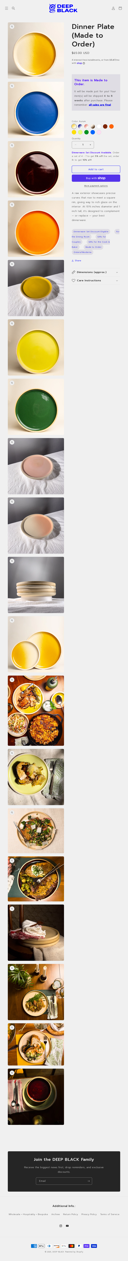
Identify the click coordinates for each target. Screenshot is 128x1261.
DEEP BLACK (58, 1252)
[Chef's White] (99, 126)
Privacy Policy (89, 1214)
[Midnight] (80, 126)
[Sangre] (105, 126)
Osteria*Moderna (82, 252)
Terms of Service (110, 1214)
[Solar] (111, 126)
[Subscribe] (88, 1181)
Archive (55, 1214)
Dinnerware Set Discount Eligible (91, 231)
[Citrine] (74, 132)
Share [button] (78, 260)
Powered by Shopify (74, 1252)
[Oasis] (80, 132)
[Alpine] (93, 126)
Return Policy (70, 1214)
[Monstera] (86, 132)
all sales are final (100, 105)
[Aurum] (74, 126)
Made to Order (93, 247)
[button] (6, 8)
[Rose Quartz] (86, 126)
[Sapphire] (93, 132)
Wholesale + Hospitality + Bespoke (28, 1214)
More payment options (96, 185)
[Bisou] (99, 132)
